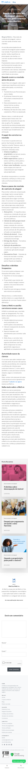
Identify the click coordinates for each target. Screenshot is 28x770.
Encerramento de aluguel (14, 9)
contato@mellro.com (7, 740)
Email (4, 651)
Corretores (5, 718)
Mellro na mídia (6, 704)
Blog (3, 701)
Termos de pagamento (8, 725)
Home (3, 697)
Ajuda (3, 737)
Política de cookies (7, 732)
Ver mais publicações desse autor (14, 600)
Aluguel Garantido (6, 711)
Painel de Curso (6, 709)
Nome (4, 643)
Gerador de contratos (7, 716)
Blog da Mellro (7, 37)
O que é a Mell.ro (6, 699)
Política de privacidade (8, 730)
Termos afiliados (6, 728)
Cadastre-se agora (15, 382)
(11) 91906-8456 (6, 742)
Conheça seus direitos (7, 713)
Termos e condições (7, 723)
